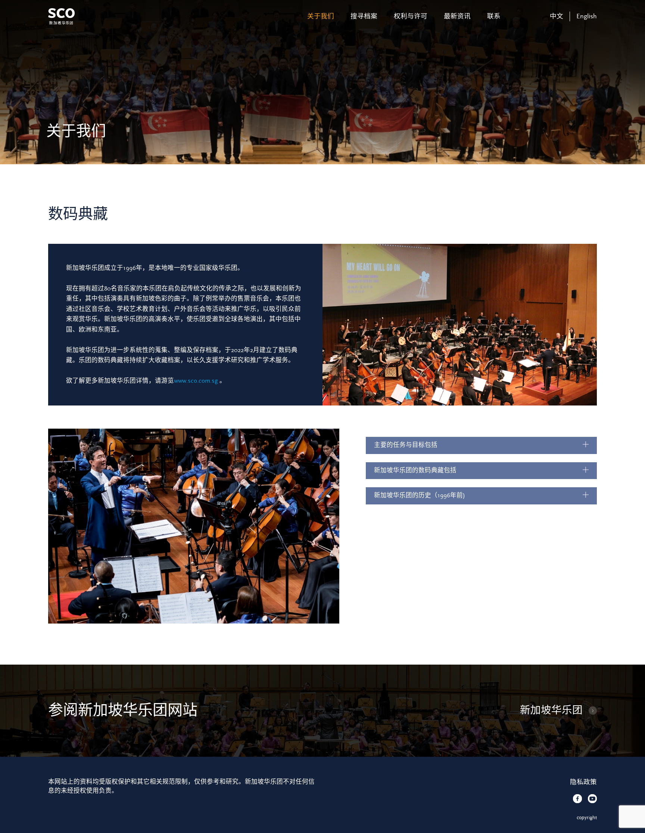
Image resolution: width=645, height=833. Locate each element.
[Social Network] (577, 798)
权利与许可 (410, 16)
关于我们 (320, 16)
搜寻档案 (363, 16)
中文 (556, 16)
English (586, 16)
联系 (494, 16)
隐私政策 (583, 782)
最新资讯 (457, 16)
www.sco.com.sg (196, 380)
